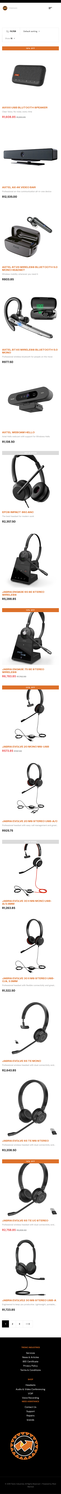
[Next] (28, 1323)
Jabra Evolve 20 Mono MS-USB (25, 746)
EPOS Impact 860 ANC (18, 512)
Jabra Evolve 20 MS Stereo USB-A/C (29, 821)
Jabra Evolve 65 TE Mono (21, 1061)
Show (7, 38)
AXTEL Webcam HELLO (18, 432)
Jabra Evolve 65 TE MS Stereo (25, 1140)
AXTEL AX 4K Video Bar (19, 187)
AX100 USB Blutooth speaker (25, 107)
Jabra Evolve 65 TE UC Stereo (25, 1220)
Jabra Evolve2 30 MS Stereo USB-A (29, 1300)
